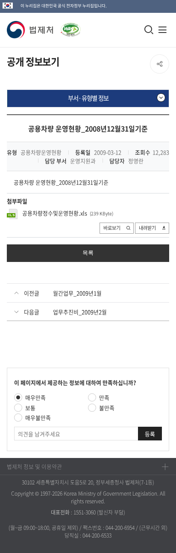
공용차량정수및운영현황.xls (54, 213)
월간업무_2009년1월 (77, 293)
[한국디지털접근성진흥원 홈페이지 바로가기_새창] (67, 27)
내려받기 (147, 228)
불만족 (106, 408)
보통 (30, 408)
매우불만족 (38, 417)
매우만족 (35, 397)
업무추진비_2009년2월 (80, 312)
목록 (88, 253)
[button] (30, 30)
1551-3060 (84, 512)
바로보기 (111, 228)
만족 (104, 397)
